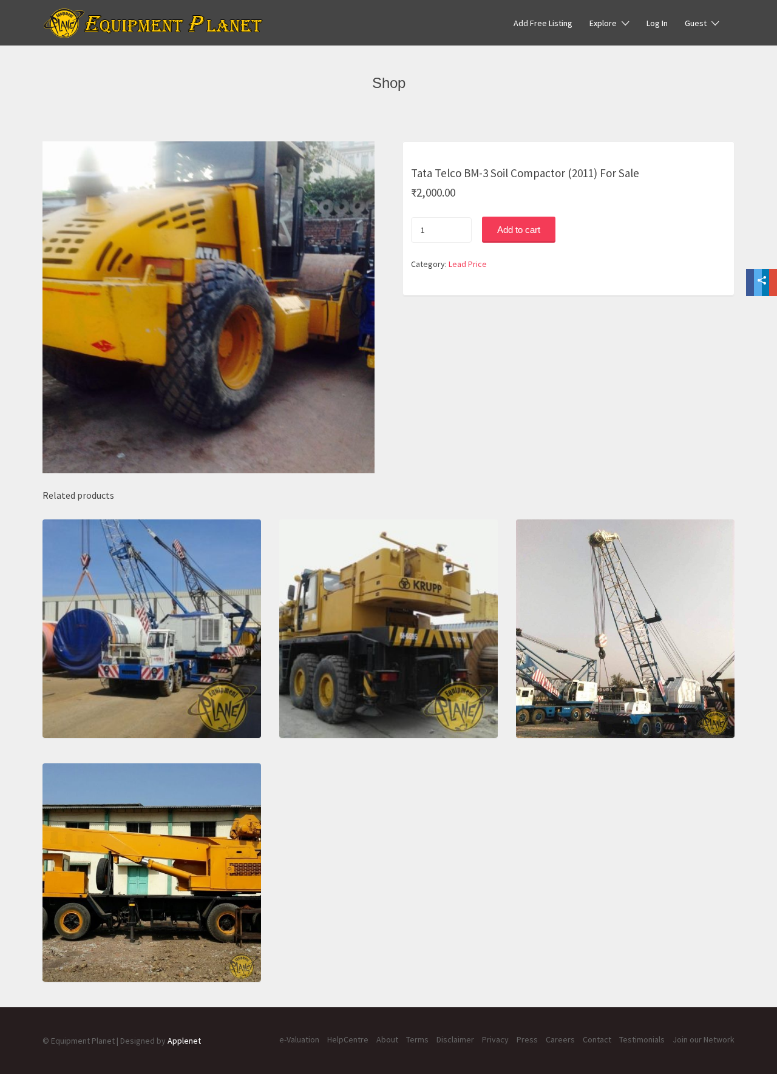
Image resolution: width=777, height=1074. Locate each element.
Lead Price (468, 263)
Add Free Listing (543, 23)
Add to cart (518, 230)
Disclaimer (455, 1039)
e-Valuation (299, 1039)
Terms (417, 1039)
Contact (597, 1039)
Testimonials (642, 1039)
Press (527, 1039)
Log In (657, 23)
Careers (560, 1039)
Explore (603, 23)
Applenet (184, 1040)
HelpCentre (347, 1039)
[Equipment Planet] (153, 23)
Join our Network (704, 1039)
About (387, 1039)
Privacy (495, 1039)
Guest (696, 23)
